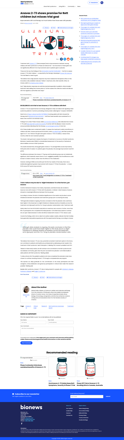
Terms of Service (83, 417)
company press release (36, 83)
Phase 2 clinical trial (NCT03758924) (38, 114)
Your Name (23, 320)
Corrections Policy (84, 410)
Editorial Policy (83, 413)
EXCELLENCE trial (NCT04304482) (51, 71)
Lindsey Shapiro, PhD (49, 97)
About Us (68, 405)
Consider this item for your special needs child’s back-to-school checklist (90, 52)
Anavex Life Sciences (66, 73)
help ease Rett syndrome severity (36, 124)
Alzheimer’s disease (67, 269)
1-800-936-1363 (29, 421)
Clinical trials (36, 307)
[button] (93, 2)
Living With (62, 6)
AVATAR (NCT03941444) (51, 122)
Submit (108, 396)
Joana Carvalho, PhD (49, 173)
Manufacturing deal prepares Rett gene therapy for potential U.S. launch (90, 42)
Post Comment (26, 343)
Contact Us (69, 415)
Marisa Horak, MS (28, 23)
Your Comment (24, 326)
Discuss (46, 27)
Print (53, 27)
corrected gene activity (52, 126)
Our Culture (69, 408)
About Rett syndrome (50, 6)
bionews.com (29, 418)
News (78, 6)
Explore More (82, 405)
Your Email (51, 320)
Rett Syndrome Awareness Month (56, 307)
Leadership (69, 410)
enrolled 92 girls (57, 131)
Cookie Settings (83, 420)
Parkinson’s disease (25, 271)
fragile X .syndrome (39, 271)
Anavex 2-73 (33, 63)
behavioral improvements (36, 116)
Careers (68, 413)
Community (71, 6)
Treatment (70, 306)
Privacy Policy (82, 415)
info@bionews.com (29, 419)
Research (44, 306)
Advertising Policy (84, 408)
